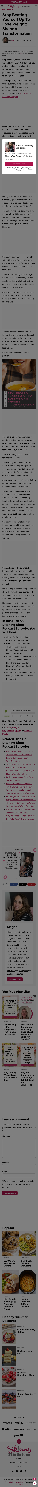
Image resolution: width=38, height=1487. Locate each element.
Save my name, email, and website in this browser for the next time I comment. (18, 1184)
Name (5, 1162)
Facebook (11, 967)
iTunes (8, 727)
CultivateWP (19, 1484)
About (19, 1466)
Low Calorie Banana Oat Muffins (9, 1263)
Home (4, 9)
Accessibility (20, 1482)
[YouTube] (17, 1471)
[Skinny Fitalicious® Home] (19, 6)
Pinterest (20, 967)
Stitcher (10, 731)
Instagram (23, 971)
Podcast (10, 9)
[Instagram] (12, 1471)
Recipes (19, 1459)
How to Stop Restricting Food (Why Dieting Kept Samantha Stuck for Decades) (27, 1031)
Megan (13, 40)
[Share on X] (23, 884)
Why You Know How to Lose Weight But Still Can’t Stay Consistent (27, 1078)
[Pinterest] (25, 1471)
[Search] (2, 6)
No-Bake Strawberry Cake (26, 1373)
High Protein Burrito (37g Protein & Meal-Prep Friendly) (10, 1304)
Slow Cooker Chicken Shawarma (27, 1263)
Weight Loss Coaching (19, 1462)
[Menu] (36, 6)
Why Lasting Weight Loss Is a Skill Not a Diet (10, 1076)
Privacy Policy (9, 1482)
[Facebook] (21, 1471)
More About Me (15, 979)
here (21, 53)
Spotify (18, 731)
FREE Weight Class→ (19, 2)
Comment (7, 1136)
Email (5, 1172)
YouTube (11, 971)
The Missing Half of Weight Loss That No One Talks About (10, 1029)
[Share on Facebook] (14, 884)
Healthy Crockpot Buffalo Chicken (25, 1303)
